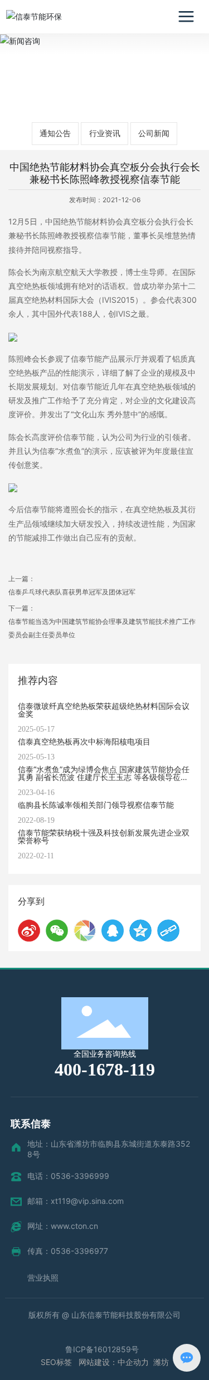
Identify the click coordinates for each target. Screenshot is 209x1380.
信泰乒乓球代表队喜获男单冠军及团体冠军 (71, 592)
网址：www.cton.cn (62, 1226)
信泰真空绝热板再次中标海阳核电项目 (84, 741)
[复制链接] (168, 930)
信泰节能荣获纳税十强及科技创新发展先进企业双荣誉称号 (103, 836)
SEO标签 (57, 1362)
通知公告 (55, 133)
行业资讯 (104, 133)
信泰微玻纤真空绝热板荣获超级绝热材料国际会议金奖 (103, 709)
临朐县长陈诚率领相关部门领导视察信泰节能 (96, 804)
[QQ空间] (140, 930)
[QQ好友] (112, 930)
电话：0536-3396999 (68, 1176)
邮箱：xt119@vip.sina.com (75, 1201)
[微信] (57, 930)
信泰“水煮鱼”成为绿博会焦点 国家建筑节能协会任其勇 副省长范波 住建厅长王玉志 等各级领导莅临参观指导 (103, 776)
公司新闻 (153, 133)
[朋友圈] (85, 930)
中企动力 (133, 1362)
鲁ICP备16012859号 (102, 1349)
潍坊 (161, 1362)
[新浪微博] (29, 930)
